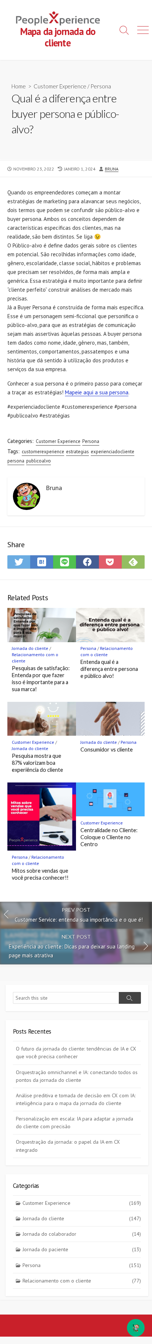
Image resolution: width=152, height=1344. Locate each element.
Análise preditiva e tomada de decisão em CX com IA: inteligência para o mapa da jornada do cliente (76, 1099)
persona (15, 461)
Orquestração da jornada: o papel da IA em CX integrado (68, 1146)
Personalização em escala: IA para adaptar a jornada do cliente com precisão (74, 1122)
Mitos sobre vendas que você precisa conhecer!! (40, 874)
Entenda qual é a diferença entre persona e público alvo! (109, 669)
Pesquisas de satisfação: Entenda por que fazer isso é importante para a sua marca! (41, 678)
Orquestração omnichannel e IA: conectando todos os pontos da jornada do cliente (77, 1076)
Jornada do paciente (82, 1249)
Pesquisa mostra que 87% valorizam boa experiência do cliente (37, 763)
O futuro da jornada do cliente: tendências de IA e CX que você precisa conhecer (76, 1052)
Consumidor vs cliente (106, 749)
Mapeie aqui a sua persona (96, 392)
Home (18, 86)
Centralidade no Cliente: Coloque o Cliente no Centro (109, 837)
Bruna (111, 169)
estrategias (77, 451)
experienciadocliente (112, 451)
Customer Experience (60, 86)
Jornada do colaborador (82, 1234)
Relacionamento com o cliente (82, 1280)
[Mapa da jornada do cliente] (57, 18)
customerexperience (43, 451)
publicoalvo (38, 461)
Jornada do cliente (30, 648)
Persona (100, 86)
